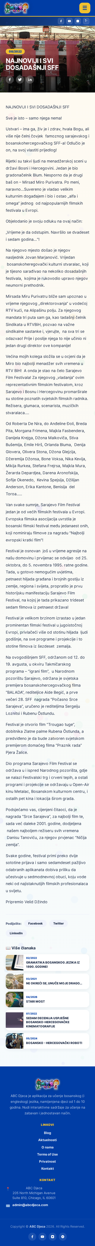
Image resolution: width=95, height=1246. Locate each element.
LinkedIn (16, 933)
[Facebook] (32, 1237)
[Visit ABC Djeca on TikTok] (86, 21)
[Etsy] (63, 1237)
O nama (48, 1147)
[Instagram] (53, 1237)
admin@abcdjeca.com (30, 1205)
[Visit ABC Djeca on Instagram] (78, 21)
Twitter (58, 923)
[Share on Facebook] (10, 80)
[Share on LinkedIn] (30, 80)
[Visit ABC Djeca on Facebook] (61, 21)
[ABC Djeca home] (16, 8)
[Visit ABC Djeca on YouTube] (69, 21)
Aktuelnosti (47, 1140)
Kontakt (47, 1169)
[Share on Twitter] (20, 80)
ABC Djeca (37, 1226)
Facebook (35, 923)
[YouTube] (42, 1237)
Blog (47, 1133)
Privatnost (47, 1162)
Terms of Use (47, 1154)
